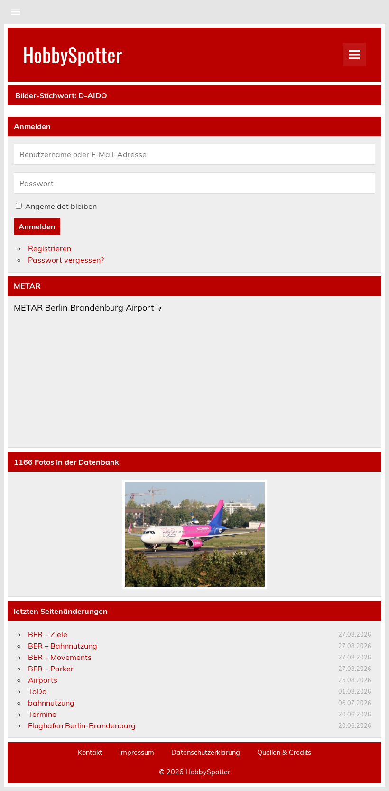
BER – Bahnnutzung (62, 645)
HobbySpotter (72, 54)
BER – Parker (51, 668)
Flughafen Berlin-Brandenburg (82, 725)
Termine (42, 714)
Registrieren (49, 248)
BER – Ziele (47, 634)
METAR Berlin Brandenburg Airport (84, 308)
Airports (42, 680)
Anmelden (37, 226)
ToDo (37, 691)
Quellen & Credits (284, 752)
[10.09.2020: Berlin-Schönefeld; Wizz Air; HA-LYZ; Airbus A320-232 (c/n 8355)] (194, 534)
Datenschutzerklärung (205, 752)
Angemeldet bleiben (61, 206)
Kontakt (90, 752)
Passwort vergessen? (66, 259)
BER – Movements (60, 657)
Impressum (136, 752)
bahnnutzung (51, 702)
